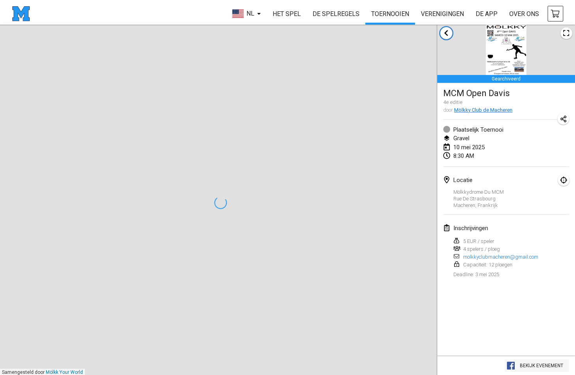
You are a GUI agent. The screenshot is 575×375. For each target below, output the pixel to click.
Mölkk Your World (64, 372)
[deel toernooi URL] (563, 119)
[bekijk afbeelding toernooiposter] (566, 33)
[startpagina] (21, 13)
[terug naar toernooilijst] (446, 33)
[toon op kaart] (564, 180)
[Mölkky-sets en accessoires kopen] (555, 13)
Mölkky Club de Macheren (483, 110)
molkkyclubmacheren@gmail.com (500, 257)
